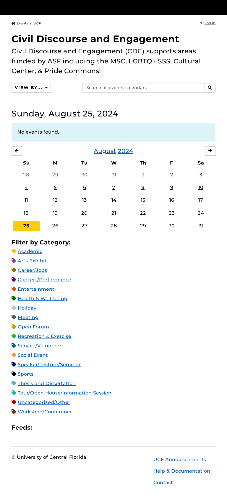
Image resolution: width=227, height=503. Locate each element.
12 (55, 200)
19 (55, 213)
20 (84, 213)
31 (114, 174)
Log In (210, 23)
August (105, 150)
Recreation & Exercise (44, 336)
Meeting (28, 317)
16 (171, 200)
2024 (125, 150)
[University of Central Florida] (51, 7)
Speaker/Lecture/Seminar (49, 364)
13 (84, 200)
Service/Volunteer (39, 346)
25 (26, 226)
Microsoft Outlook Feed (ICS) (50, 427)
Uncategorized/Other (44, 402)
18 (26, 213)
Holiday (27, 308)
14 (113, 200)
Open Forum (33, 327)
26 (55, 226)
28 (26, 174)
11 (26, 200)
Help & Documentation (181, 471)
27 (84, 226)
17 (200, 200)
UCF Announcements (179, 459)
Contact (163, 482)
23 (171, 213)
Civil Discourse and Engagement (95, 39)
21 (113, 213)
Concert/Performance (44, 279)
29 (55, 174)
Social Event (33, 355)
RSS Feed (60, 427)
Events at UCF (29, 23)
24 (201, 213)
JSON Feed (80, 427)
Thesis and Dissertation (47, 383)
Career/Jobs (32, 270)
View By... (29, 87)
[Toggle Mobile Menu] (214, 7)
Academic (30, 251)
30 (84, 174)
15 (143, 200)
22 (143, 213)
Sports (25, 374)
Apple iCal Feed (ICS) (40, 427)
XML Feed (70, 427)
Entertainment (36, 289)
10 (200, 187)
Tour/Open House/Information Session (64, 393)
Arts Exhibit (32, 261)
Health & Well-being (42, 298)
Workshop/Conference (45, 412)
